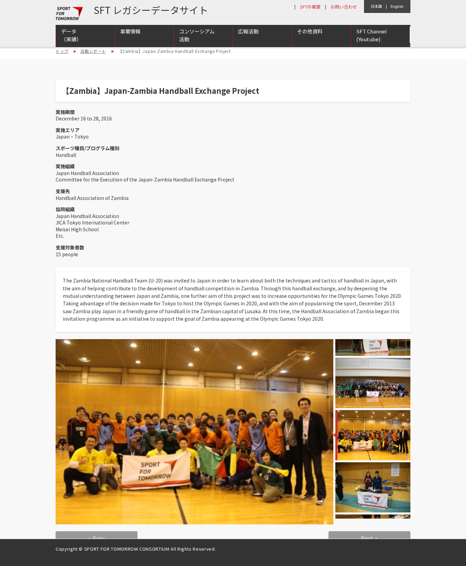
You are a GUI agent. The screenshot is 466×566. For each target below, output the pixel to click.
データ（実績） (71, 35)
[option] (194, 431)
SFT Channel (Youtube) (371, 35)
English (397, 6)
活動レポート (93, 51)
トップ (62, 51)
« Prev (96, 538)
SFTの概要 (310, 6)
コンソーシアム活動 (197, 35)
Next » (369, 538)
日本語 (376, 6)
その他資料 (310, 31)
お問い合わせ (344, 6)
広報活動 (248, 31)
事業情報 (130, 31)
